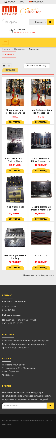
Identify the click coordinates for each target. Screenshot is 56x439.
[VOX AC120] (41, 237)
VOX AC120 (41, 255)
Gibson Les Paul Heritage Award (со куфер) (15, 111)
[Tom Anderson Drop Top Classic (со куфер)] (41, 92)
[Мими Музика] (23, 9)
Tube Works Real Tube (15, 208)
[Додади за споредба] (25, 91)
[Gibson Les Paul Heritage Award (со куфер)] (14, 92)
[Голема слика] (25, 97)
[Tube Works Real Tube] (14, 189)
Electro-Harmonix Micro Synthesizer (41, 159)
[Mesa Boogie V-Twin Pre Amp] (14, 237)
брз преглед (15, 122)
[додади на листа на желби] (25, 85)
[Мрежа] (4, 65)
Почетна (6, 49)
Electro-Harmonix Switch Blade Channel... (15, 160)
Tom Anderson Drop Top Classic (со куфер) (41, 111)
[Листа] (9, 65)
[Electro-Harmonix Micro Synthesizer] (41, 140)
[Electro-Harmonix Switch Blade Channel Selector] (14, 140)
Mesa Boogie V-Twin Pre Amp (15, 257)
